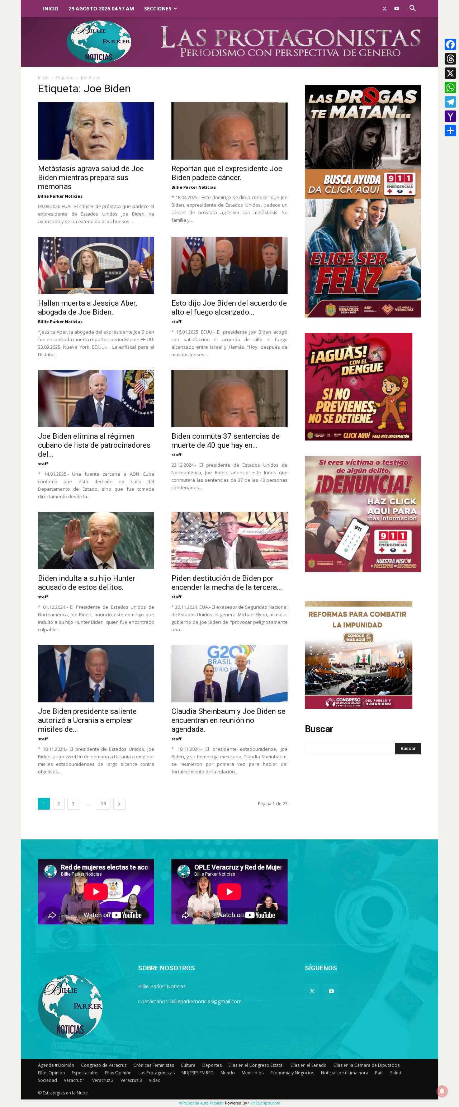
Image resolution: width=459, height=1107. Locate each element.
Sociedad (47, 1080)
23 (103, 804)
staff (176, 321)
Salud (395, 1073)
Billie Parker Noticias (60, 196)
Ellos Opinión (51, 1073)
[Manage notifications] (442, 1091)
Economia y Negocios (292, 1073)
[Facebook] (450, 44)
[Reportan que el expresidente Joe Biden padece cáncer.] (229, 131)
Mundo (228, 1073)
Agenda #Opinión (56, 1065)
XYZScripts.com (265, 1103)
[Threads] (450, 59)
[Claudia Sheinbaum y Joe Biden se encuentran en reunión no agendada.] (229, 673)
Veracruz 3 (131, 1080)
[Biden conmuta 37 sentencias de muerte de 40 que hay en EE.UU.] (229, 398)
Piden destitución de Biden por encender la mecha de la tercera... (226, 583)
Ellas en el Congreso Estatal (256, 1065)
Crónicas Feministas (153, 1065)
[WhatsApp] (450, 87)
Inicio (50, 8)
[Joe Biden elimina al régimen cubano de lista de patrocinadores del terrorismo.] (96, 398)
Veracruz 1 (74, 1080)
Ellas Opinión (118, 1073)
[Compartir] (450, 130)
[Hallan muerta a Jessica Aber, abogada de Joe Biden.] (96, 265)
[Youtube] (396, 8)
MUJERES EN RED (197, 1073)
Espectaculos (85, 1073)
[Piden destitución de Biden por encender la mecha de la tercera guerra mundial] (229, 540)
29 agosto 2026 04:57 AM (101, 8)
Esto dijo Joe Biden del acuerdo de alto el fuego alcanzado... (229, 307)
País (379, 1073)
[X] (450, 73)
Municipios (253, 1073)
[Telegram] (450, 102)
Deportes (212, 1065)
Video (155, 1080)
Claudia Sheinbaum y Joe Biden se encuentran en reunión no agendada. (228, 720)
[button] (412, 9)
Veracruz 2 (103, 1080)
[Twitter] (384, 8)
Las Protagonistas (156, 1073)
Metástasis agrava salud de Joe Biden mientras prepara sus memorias (91, 177)
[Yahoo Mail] (450, 116)
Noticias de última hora (344, 1073)
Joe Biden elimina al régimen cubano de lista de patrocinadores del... (94, 445)
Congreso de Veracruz (104, 1065)
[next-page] (119, 804)
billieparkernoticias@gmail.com (206, 1001)
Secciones (157, 8)
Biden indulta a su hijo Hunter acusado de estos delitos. (86, 583)
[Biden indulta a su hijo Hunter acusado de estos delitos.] (96, 540)
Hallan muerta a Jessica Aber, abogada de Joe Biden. (87, 307)
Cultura (188, 1065)
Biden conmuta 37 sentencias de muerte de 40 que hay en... (225, 440)
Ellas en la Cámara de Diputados (366, 1065)
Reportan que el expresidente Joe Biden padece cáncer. (226, 173)
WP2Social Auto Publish (201, 1103)
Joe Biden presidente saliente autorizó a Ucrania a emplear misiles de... (87, 720)
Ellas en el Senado (308, 1065)
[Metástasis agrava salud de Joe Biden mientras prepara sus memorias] (96, 131)
